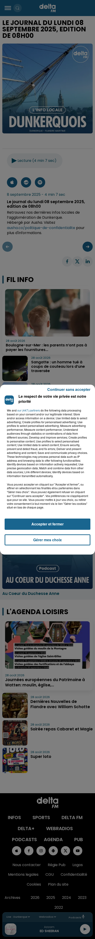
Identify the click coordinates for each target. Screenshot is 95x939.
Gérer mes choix (47, 539)
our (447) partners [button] (28, 410)
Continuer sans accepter (68, 389)
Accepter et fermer (47, 524)
